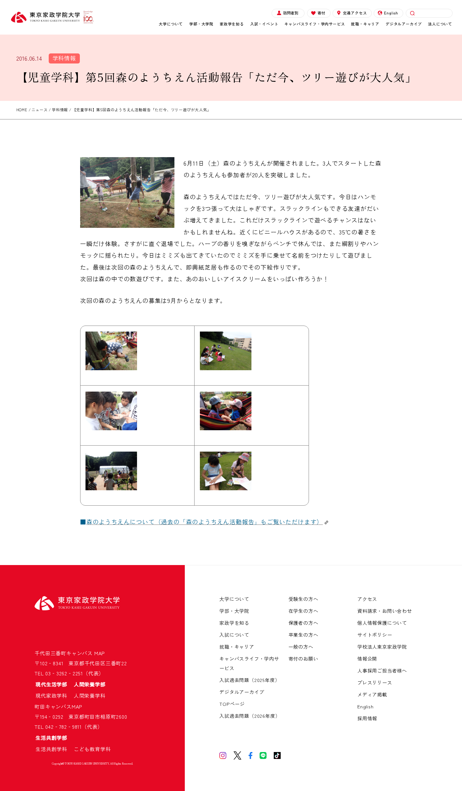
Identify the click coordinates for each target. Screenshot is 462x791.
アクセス (367, 599)
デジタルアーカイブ (404, 23)
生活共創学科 (54, 749)
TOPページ (232, 703)
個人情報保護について (382, 622)
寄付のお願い (303, 658)
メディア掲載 (372, 694)
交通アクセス (355, 12)
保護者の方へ (303, 622)
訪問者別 (290, 12)
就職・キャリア (365, 23)
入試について (234, 634)
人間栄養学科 (90, 695)
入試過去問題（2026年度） (249, 715)
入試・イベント (264, 23)
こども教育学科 (92, 749)
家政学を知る (232, 23)
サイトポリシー (374, 634)
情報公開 (367, 658)
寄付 (321, 12)
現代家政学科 (54, 695)
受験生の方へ (303, 599)
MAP (99, 653)
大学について (171, 23)
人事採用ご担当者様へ (382, 670)
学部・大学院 (201, 23)
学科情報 (64, 58)
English (391, 12)
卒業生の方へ (303, 634)
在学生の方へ (303, 610)
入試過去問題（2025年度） (249, 680)
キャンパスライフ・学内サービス (314, 23)
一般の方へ (301, 646)
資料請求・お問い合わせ (384, 610)
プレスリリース (374, 682)
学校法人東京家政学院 (382, 646)
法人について (440, 23)
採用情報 (367, 718)
